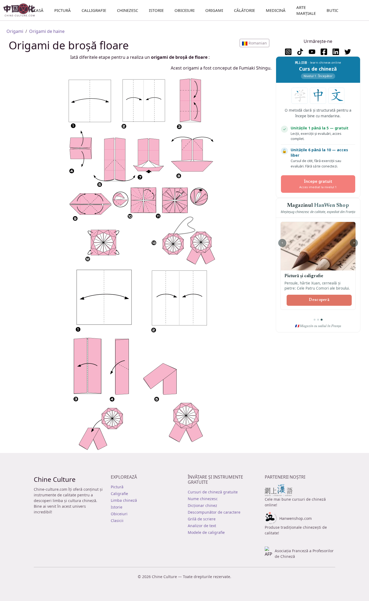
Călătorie (244, 10)
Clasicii (117, 520)
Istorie (156, 10)
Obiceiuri (184, 10)
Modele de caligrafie (206, 532)
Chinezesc (127, 10)
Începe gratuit (318, 183)
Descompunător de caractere (214, 512)
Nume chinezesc (203, 498)
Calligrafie (94, 10)
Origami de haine (47, 31)
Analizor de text (202, 525)
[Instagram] (288, 51)
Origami (214, 10)
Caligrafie (119, 493)
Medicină (276, 10)
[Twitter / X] (347, 51)
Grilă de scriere (202, 518)
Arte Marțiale (306, 10)
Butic (332, 10)
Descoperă (319, 300)
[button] (254, 43)
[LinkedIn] (335, 51)
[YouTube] (312, 51)
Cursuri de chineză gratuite (213, 491)
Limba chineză (124, 500)
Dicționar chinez (202, 505)
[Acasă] (21, 10)
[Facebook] (323, 51)
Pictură (62, 10)
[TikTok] (300, 51)
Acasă (37, 10)
